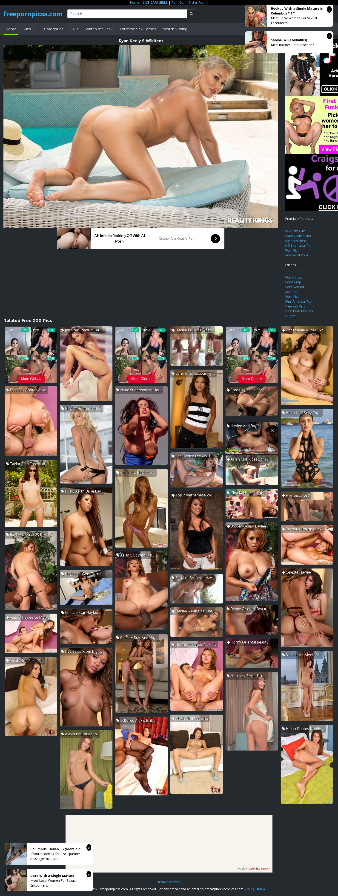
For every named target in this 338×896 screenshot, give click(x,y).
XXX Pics (291, 292)
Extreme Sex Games (138, 29)
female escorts (169, 882)
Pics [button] (28, 29)
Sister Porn (197, 2)
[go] (191, 13)
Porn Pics (292, 296)
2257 (248, 889)
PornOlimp (293, 282)
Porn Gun (178, 2)
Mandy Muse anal (298, 236)
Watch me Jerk (99, 29)
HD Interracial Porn (299, 245)
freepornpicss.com (33, 13)
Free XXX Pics (295, 306)
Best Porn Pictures (299, 311)
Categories (53, 29)
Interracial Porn (296, 255)
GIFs (74, 29)
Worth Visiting (175, 29)
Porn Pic (291, 250)
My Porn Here (295, 240)
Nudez (290, 316)
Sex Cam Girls (295, 231)
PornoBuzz (293, 277)
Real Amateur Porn (299, 301)
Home (134, 2)
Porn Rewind (294, 287)
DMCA (260, 889)
